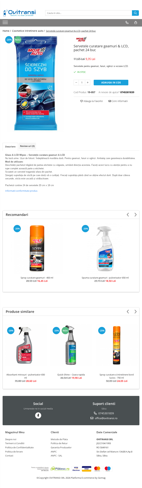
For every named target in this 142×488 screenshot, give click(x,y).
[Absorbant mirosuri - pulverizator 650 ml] (26, 345)
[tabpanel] (35, 83)
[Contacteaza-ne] (127, 22)
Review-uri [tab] (27, 146)
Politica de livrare (14, 451)
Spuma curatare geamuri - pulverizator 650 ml (105, 277)
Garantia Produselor (61, 447)
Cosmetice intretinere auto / (28, 30)
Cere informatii (119, 101)
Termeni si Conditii (14, 443)
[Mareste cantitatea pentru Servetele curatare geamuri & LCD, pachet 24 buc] (87, 82)
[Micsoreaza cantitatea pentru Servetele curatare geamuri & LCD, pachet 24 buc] (76, 82)
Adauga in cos (111, 82)
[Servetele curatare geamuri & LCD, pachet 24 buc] (35, 83)
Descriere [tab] (10, 146)
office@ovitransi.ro (105, 418)
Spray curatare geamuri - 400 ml (37, 277)
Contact (9, 455)
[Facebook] (38, 415)
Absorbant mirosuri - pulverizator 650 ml (25, 376)
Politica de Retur (59, 443)
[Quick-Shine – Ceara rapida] (71, 345)
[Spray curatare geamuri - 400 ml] (37, 248)
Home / (7, 30)
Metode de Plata (59, 439)
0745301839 (106, 413)
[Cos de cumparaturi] (135, 22)
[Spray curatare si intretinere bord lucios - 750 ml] (117, 345)
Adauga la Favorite (93, 101)
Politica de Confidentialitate (19, 447)
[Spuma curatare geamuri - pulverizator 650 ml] (105, 248)
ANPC (54, 451)
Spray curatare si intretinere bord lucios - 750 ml (117, 376)
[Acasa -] (20, 13)
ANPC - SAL (56, 455)
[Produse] (6, 23)
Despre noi (10, 439)
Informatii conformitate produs (21, 190)
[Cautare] (135, 13)
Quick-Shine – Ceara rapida (71, 374)
